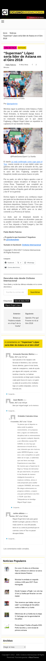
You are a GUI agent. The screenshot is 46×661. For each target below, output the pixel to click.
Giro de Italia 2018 (22, 301)
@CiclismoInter (12, 240)
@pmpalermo (12, 104)
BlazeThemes (34, 657)
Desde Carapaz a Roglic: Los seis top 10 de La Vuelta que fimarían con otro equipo (28, 593)
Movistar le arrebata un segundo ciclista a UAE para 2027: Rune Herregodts (26, 582)
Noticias (22, 48)
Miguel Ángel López (13, 305)
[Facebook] (17, 5)
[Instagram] (20, 5)
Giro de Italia (10, 48)
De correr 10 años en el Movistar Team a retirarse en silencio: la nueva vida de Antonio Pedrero (28, 570)
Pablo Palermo (11, 65)
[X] (23, 5)
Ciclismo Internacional (31, 245)
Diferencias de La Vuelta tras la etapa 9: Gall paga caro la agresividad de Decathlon (28, 616)
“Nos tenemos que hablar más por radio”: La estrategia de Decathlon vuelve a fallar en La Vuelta (27, 604)
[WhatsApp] (25, 5)
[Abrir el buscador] (44, 26)
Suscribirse (35, 292)
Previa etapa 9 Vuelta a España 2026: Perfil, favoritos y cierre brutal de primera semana (28, 627)
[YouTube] (28, 5)
